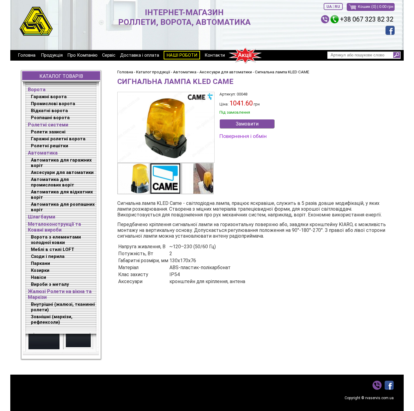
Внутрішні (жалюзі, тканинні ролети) (63, 307)
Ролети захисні (48, 132)
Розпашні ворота (50, 117)
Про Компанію (82, 55)
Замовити (247, 124)
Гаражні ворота (49, 96)
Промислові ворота (53, 103)
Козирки (40, 270)
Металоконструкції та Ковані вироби (54, 227)
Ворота (36, 89)
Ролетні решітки (49, 146)
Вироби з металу (50, 284)
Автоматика (43, 153)
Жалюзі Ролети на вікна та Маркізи (60, 294)
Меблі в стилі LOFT (52, 249)
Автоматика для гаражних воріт (61, 162)
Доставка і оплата (139, 55)
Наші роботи (182, 55)
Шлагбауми (41, 217)
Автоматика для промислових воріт (52, 182)
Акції (245, 55)
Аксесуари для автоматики (62, 172)
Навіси (38, 277)
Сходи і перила (48, 256)
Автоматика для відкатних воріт (62, 194)
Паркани (40, 263)
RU (337, 6)
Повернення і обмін (243, 136)
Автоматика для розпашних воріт (63, 207)
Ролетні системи (48, 125)
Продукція (52, 55)
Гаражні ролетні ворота (58, 139)
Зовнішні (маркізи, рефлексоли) (51, 319)
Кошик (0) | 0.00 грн (375, 6)
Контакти (215, 55)
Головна (26, 55)
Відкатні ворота (49, 110)
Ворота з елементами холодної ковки (56, 239)
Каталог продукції (153, 72)
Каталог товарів (61, 76)
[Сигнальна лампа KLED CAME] (165, 127)
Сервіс (108, 55)
